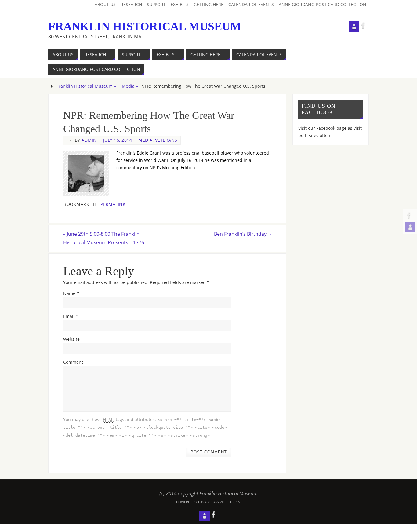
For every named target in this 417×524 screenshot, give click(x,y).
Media (145, 140)
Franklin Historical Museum (144, 26)
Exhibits (180, 4)
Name (71, 293)
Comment (73, 362)
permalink (113, 204)
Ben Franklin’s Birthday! (242, 234)
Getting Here (208, 4)
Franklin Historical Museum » (86, 86)
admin (89, 140)
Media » (130, 86)
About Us (105, 4)
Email (70, 316)
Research (131, 4)
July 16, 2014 (117, 140)
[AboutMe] (410, 227)
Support (156, 4)
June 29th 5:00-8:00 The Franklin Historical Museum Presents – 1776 (103, 238)
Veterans (166, 140)
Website (71, 339)
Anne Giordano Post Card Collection (322, 4)
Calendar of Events (251, 4)
